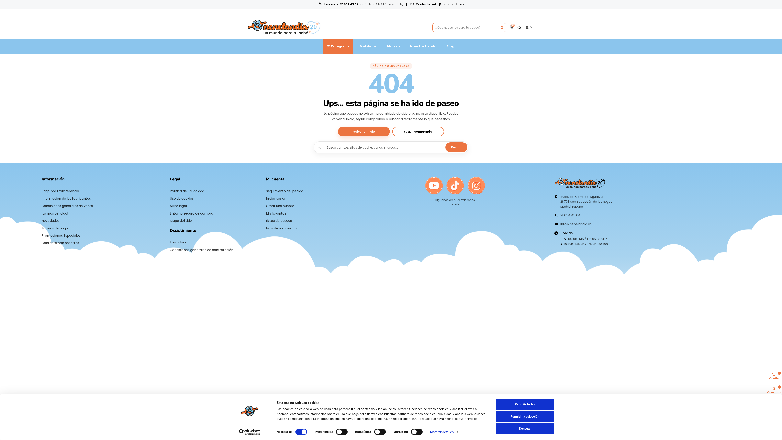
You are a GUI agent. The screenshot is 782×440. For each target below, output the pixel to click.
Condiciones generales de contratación (201, 250)
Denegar (525, 428)
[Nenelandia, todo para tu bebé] (284, 27)
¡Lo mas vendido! (55, 213)
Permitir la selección (524, 416)
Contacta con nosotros (60, 243)
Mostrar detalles (442, 432)
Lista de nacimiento (281, 228)
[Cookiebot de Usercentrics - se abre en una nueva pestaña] (249, 432)
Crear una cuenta (280, 206)
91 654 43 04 (349, 4)
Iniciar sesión (276, 198)
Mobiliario (368, 46)
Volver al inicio (364, 132)
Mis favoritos (276, 213)
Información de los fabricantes (66, 198)
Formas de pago (55, 228)
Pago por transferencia (60, 191)
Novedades (50, 220)
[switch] (342, 432)
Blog (450, 46)
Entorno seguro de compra (191, 213)
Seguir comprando (418, 132)
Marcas (393, 46)
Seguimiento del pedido (284, 191)
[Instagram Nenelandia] (476, 186)
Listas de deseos (279, 220)
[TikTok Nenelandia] (455, 186)
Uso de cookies (182, 198)
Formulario (178, 242)
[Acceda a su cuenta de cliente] (529, 27)
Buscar (456, 147)
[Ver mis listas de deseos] (520, 27)
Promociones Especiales (61, 235)
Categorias (340, 46)
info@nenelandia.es (448, 4)
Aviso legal (178, 206)
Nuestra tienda (423, 46)
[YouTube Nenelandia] (434, 186)
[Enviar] (502, 27)
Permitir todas (525, 404)
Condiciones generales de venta (67, 206)
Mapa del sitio (181, 220)
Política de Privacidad (187, 191)
